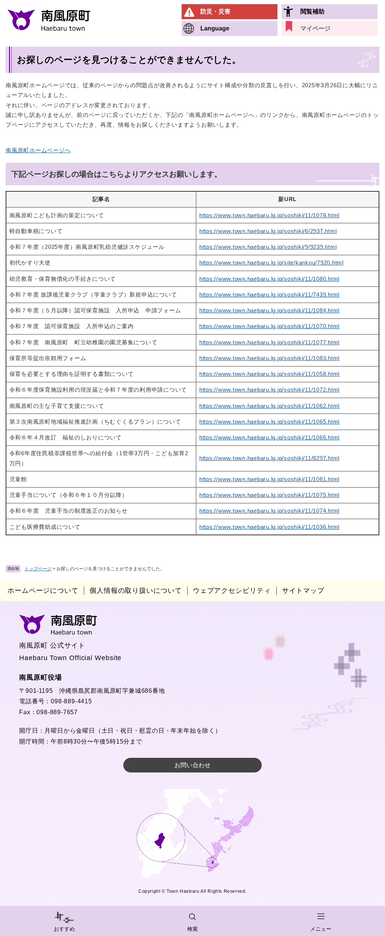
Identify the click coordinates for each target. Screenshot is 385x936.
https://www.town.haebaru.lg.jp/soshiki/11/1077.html (269, 342)
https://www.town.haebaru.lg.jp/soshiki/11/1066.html (269, 437)
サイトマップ (303, 590)
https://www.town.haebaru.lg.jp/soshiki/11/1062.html (269, 406)
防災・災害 (215, 11)
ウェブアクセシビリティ (232, 590)
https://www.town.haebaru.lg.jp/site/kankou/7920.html (271, 262)
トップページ (38, 568)
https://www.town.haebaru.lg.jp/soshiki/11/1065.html (269, 421)
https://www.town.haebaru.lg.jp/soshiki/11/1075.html (269, 495)
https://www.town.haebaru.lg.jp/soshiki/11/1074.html (269, 510)
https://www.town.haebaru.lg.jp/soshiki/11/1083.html (269, 358)
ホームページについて (43, 590)
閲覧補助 (312, 11)
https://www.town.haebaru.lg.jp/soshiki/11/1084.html (269, 310)
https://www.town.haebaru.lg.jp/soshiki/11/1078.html (269, 215)
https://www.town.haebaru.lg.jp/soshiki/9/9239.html (268, 247)
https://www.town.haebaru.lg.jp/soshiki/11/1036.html (269, 527)
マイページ (315, 28)
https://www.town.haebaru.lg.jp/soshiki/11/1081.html (269, 479)
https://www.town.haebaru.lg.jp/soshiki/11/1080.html (269, 279)
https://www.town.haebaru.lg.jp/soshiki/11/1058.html (269, 374)
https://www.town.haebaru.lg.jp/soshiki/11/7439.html (269, 294)
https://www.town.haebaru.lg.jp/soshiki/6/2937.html (268, 231)
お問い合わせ (192, 765)
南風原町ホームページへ (38, 150)
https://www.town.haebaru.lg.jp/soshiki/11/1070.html (269, 326)
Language (214, 28)
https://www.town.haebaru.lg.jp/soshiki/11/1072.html (269, 389)
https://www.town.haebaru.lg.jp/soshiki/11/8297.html (269, 458)
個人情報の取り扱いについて (135, 590)
